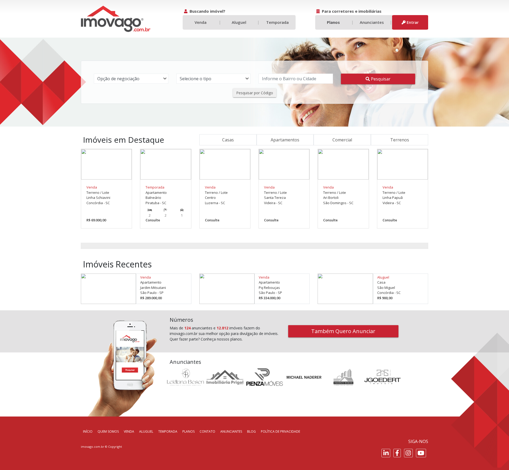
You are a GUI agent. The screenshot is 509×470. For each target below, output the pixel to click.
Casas (228, 140)
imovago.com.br (92, 447)
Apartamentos (285, 140)
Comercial (342, 140)
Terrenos (399, 140)
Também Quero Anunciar (343, 331)
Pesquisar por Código (254, 92)
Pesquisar (380, 79)
